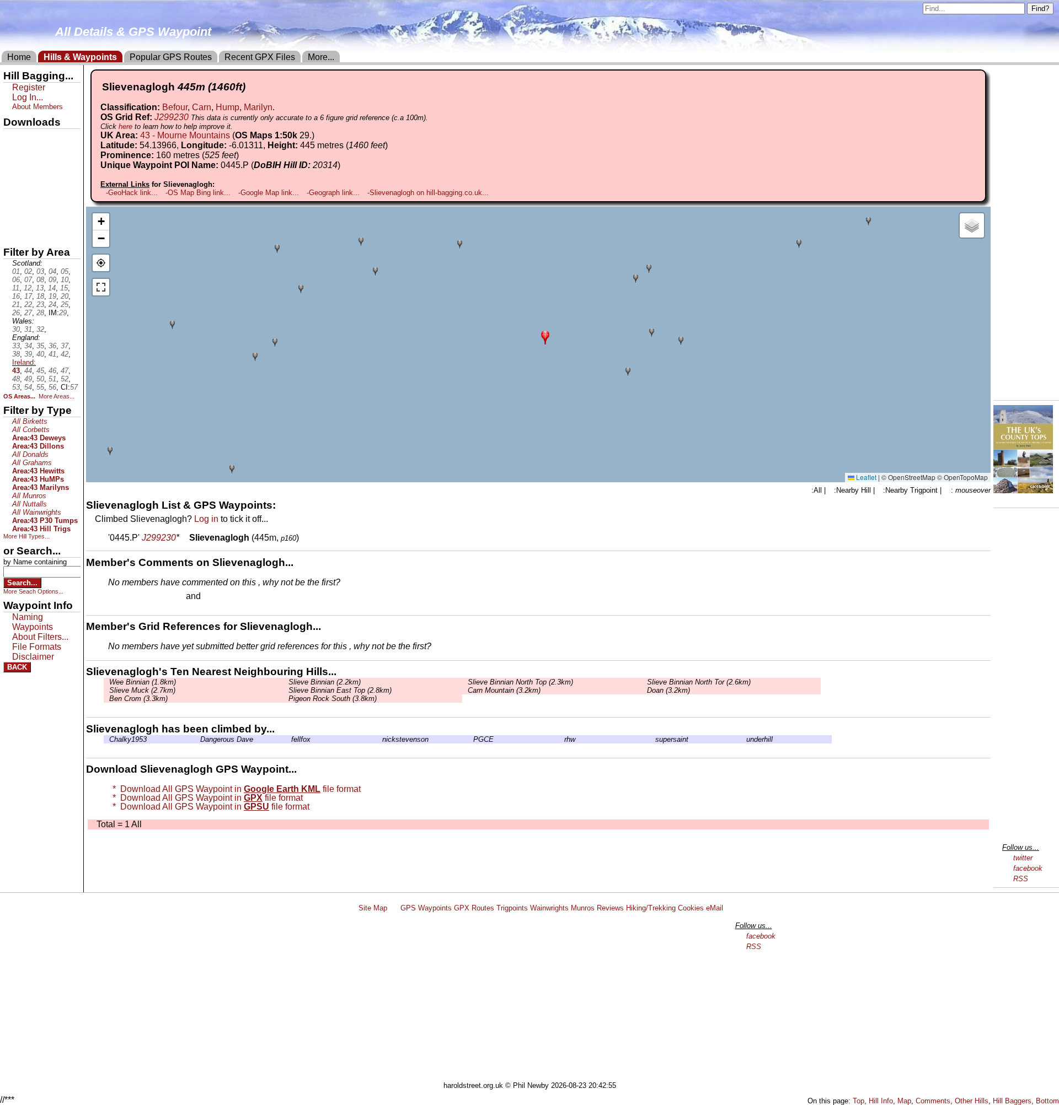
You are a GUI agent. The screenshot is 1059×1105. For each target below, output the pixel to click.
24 (52, 304)
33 (16, 346)
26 (16, 313)
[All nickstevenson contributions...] (379, 739)
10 (64, 280)
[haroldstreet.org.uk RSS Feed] (393, 908)
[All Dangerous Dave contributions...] (197, 739)
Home (19, 57)
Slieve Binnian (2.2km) (324, 682)
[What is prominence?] (244, 155)
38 (16, 354)
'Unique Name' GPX (39, 156)
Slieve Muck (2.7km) (142, 690)
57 (74, 387)
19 (52, 296)
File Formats (36, 646)
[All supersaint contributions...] (652, 739)
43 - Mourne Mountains (185, 135)
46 (52, 370)
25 (64, 304)
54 (28, 387)
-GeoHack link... (132, 192)
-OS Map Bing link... (198, 192)
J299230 (171, 117)
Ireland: (24, 362)
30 (16, 329)
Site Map (373, 908)
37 (64, 346)
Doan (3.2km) (668, 690)
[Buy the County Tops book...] (1023, 490)
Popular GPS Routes (171, 57)
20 (64, 296)
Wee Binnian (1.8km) (142, 682)
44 (28, 370)
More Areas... (56, 396)
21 (16, 304)
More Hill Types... (26, 536)
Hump (227, 107)
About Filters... (40, 637)
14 (52, 288)
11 (15, 288)
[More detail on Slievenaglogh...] (184, 537)
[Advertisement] (534, 998)
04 (52, 271)
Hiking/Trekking (651, 908)
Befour (175, 107)
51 (52, 379)
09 (52, 280)
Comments (933, 1101)
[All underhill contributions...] (743, 739)
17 (28, 296)
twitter (1023, 858)
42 (64, 354)
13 (40, 288)
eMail (714, 908)
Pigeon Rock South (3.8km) (332, 698)
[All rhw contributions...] (561, 739)
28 (40, 313)
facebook (1027, 868)
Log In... (225, 596)
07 (28, 280)
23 (40, 304)
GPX (12, 138)
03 (40, 271)
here (125, 126)
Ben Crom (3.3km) (138, 698)
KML (12, 194)
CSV (12, 232)
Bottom (1047, 1101)
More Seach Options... (33, 591)
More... (321, 57)
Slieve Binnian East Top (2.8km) (340, 690)
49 (28, 379)
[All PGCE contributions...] (470, 739)
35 (40, 346)
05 (64, 271)
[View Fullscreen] (101, 287)
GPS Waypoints (426, 908)
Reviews (610, 908)
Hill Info (881, 1101)
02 (28, 271)
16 (16, 296)
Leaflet (865, 477)
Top (858, 1101)
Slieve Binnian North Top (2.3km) (520, 682)
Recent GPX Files (259, 57)
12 (27, 288)
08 (40, 280)
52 (64, 379)
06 (16, 280)
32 (40, 329)
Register (28, 87)
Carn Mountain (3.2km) (504, 690)
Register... (135, 596)
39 (28, 354)
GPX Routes (474, 908)
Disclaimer (33, 656)
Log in (206, 519)
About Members (37, 107)
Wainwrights (549, 908)
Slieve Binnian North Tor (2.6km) (699, 682)
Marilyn (258, 107)
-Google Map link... (268, 192)
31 (28, 329)
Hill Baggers (1012, 1101)
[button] (545, 336)
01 (16, 271)
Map (904, 1101)
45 (40, 370)
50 (40, 379)
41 (52, 354)
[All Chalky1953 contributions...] (106, 739)
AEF (12, 213)
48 (16, 379)
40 (40, 354)
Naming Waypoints (32, 622)
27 (28, 313)
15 (64, 288)
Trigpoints (512, 908)
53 (16, 387)
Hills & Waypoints (80, 57)
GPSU (15, 175)
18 (40, 296)
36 (52, 346)
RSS (1020, 879)
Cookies (691, 908)
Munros (583, 908)
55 (40, 387)
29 (63, 313)
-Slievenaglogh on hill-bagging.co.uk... (428, 192)
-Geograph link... (333, 192)
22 (28, 304)
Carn (201, 107)
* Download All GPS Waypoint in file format (234, 789)
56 (52, 387)
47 (64, 370)
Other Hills (971, 1101)
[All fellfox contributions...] (288, 739)
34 (28, 346)
